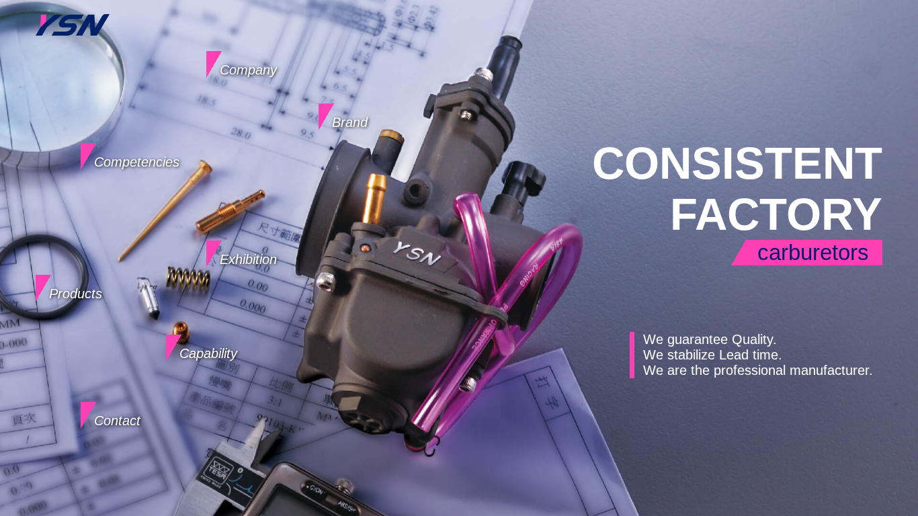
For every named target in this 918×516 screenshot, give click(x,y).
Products (75, 293)
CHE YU (72, 14)
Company (248, 69)
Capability (208, 353)
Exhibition (248, 259)
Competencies (136, 162)
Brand (350, 122)
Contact (117, 420)
